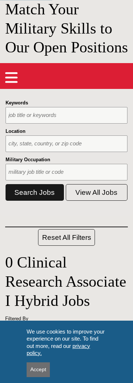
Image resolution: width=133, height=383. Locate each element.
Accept (38, 369)
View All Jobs (96, 192)
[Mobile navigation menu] (11, 77)
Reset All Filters (66, 237)
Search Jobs (34, 192)
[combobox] (66, 115)
